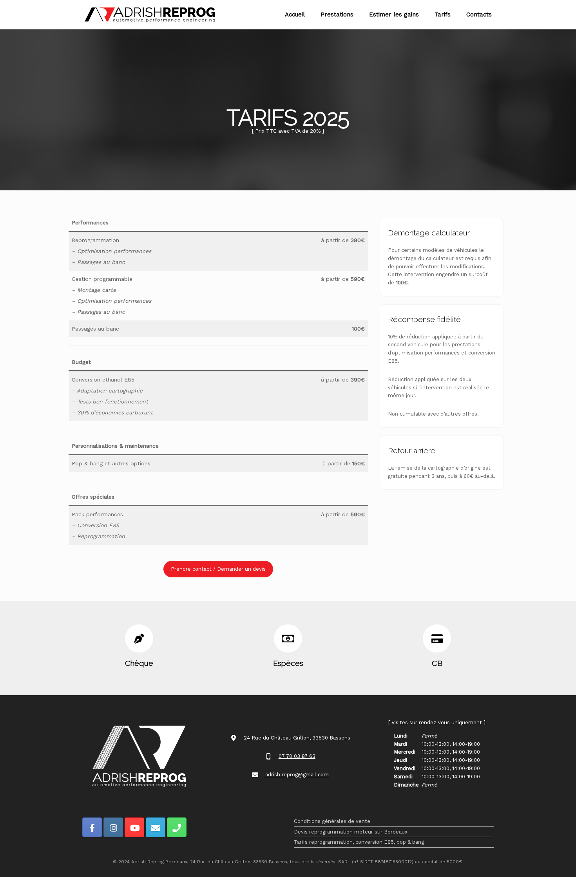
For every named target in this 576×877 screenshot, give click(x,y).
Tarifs (443, 14)
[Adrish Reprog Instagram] (113, 827)
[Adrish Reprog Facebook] (92, 827)
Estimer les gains (394, 14)
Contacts (479, 14)
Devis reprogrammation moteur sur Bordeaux (351, 832)
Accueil (295, 14)
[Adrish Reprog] (149, 15)
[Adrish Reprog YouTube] (134, 827)
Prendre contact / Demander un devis (218, 569)
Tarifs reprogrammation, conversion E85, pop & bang (359, 842)
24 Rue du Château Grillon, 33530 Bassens (297, 738)
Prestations (337, 14)
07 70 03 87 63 (297, 756)
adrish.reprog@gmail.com (297, 775)
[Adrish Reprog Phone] (177, 827)
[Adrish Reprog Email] (155, 827)
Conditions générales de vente (332, 821)
